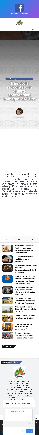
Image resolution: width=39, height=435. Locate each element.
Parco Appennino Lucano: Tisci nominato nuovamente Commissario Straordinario (25, 300)
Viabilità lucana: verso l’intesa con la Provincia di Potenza (25, 317)
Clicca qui (24, 14)
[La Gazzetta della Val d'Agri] (19, 22)
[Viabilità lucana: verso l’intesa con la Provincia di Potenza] (7, 318)
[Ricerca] (37, 28)
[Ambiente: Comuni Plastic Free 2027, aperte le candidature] (7, 259)
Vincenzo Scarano (20, 117)
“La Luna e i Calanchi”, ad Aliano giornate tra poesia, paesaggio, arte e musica (24, 335)
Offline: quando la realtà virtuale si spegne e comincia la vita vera (25, 309)
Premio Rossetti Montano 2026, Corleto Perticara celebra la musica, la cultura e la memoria (25, 290)
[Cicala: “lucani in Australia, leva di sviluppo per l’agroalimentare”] (7, 327)
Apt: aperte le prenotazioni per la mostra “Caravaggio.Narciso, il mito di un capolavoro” (26, 268)
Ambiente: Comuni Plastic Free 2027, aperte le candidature (24, 258)
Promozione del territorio (24, 79)
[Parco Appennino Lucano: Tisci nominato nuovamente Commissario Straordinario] (7, 300)
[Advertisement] (19, 52)
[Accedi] (33, 28)
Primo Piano (10, 79)
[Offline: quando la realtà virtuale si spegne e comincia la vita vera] (7, 309)
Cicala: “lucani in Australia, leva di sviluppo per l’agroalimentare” (24, 326)
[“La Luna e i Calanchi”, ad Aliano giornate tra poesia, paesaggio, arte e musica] (7, 335)
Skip (23, 431)
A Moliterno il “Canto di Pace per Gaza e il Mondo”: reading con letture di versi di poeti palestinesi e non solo (25, 279)
